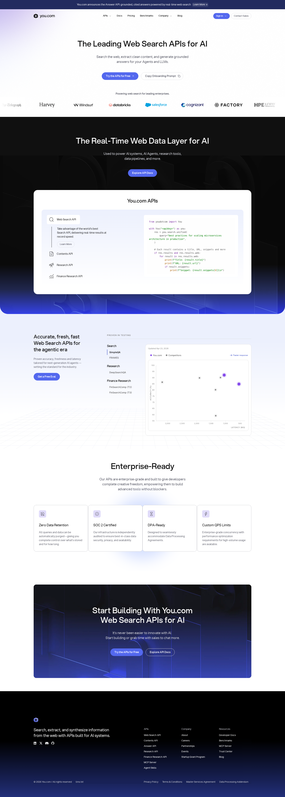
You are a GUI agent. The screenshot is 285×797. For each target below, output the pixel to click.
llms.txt (79, 782)
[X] (41, 743)
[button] (107, 16)
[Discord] (47, 743)
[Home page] (44, 16)
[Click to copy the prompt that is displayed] (162, 76)
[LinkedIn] (35, 743)
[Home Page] (36, 720)
